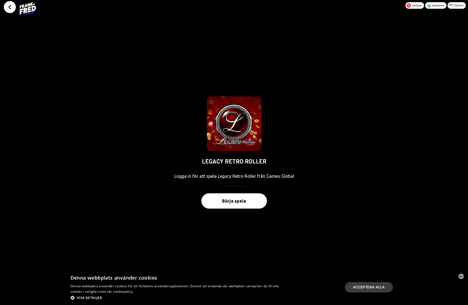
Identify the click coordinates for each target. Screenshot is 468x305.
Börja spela (234, 201)
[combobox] (461, 276)
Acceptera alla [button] (369, 287)
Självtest (459, 5)
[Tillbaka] (9, 7)
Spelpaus (417, 5)
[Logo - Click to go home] (28, 8)
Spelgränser (438, 5)
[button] (175, 297)
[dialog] (234, 287)
